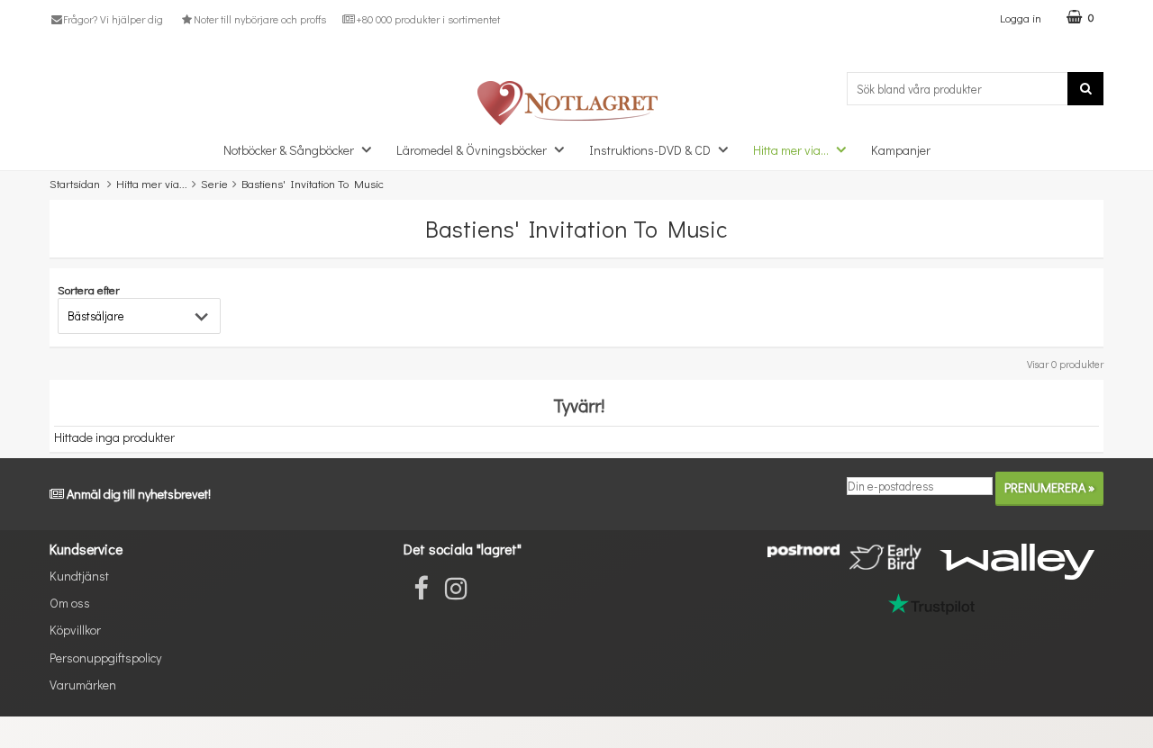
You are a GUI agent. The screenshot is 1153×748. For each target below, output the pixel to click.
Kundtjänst (79, 575)
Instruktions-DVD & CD (650, 149)
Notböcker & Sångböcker (288, 149)
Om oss (70, 602)
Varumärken (83, 684)
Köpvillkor (75, 629)
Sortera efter (89, 289)
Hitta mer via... (791, 149)
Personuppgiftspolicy (105, 657)
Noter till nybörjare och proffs (259, 19)
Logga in (1020, 17)
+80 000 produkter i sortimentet (428, 19)
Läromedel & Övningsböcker (471, 149)
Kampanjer (901, 149)
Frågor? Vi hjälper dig (113, 19)
